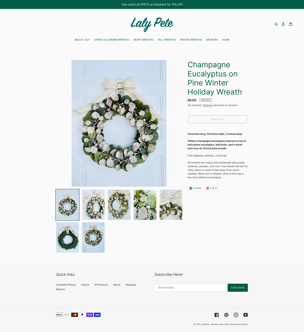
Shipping (207, 105)
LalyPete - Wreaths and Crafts (215, 324)
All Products (101, 284)
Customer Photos (66, 284)
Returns (60, 289)
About (116, 284)
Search (85, 284)
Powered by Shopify (238, 324)
